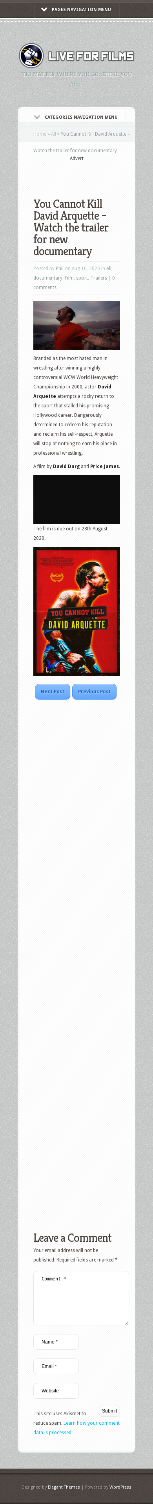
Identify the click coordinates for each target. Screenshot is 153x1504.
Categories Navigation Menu (81, 117)
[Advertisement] (93, 174)
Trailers (98, 278)
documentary (47, 278)
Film (69, 278)
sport (82, 278)
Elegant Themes (64, 1487)
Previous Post (94, 691)
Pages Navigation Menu (81, 9)
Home (39, 134)
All (53, 134)
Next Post (52, 691)
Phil (60, 268)
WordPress (120, 1487)
